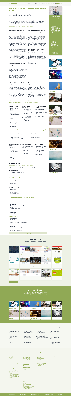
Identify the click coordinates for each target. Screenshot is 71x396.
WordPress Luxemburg (41, 363)
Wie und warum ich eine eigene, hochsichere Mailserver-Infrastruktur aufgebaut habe (14, 376)
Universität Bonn (45, 277)
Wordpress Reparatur (54, 114)
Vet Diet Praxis (33, 254)
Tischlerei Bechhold (34, 265)
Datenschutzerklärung (49, 394)
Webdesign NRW (40, 362)
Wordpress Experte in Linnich (30, 233)
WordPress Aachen (53, 68)
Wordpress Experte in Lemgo (14, 233)
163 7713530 (19, 1)
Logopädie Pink (23, 276)
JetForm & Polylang (26, 372)
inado (54, 265)
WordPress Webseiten (27, 353)
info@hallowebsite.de (26, 1)
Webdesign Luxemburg (41, 359)
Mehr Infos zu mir (55, 53)
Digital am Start (12, 265)
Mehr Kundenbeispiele (14, 282)
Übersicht (22, 233)
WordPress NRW (40, 360)
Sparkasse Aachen (56, 254)
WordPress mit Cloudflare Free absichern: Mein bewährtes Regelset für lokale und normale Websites (14, 366)
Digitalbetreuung (42, 3)
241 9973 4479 (12, 1)
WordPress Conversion (54, 172)
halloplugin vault (25, 369)
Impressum (60, 394)
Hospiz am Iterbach (12, 276)
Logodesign (52, 126)
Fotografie (52, 161)
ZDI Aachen (55, 276)
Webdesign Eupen (40, 355)
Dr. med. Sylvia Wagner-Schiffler (46, 265)
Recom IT (11, 254)
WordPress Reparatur (27, 357)
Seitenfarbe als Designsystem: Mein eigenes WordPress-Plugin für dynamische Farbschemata (28, 383)
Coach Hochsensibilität (35, 276)
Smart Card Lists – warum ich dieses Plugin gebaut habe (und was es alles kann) (28, 381)
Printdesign (52, 137)
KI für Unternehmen (40, 366)
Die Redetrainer (23, 265)
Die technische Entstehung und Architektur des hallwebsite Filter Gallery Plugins (27, 374)
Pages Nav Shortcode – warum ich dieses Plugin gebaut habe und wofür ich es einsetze (28, 378)
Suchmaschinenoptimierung (14, 353)
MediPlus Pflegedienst (46, 254)
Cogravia (22, 254)
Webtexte (52, 102)
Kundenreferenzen (49, 3)
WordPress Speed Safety (27, 359)
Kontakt (54, 3)
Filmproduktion (53, 149)
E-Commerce (52, 91)
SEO (50, 79)
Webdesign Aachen (40, 353)
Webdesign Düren (40, 356)
